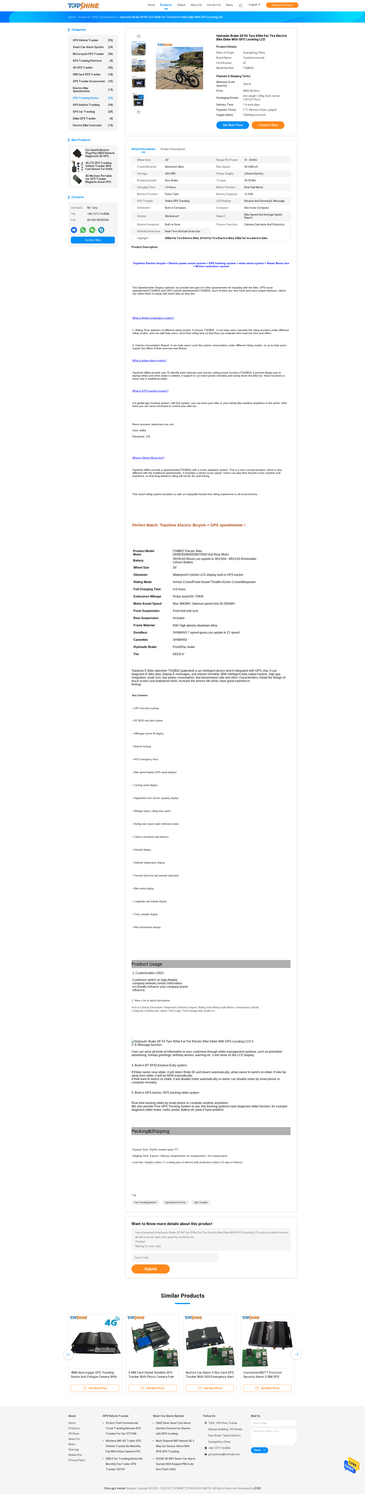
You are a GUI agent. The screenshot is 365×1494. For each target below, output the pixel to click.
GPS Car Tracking (93, 111)
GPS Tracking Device (93, 98)
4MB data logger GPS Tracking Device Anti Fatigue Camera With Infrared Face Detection (94, 1377)
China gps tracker (115, 1488)
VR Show (73, 1433)
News (71, 1444)
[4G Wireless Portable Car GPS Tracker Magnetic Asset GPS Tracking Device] (77, 179)
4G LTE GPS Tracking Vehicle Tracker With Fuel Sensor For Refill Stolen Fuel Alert (98, 166)
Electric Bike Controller (93, 125)
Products (74, 1428)
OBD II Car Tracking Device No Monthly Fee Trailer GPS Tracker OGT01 (124, 1464)
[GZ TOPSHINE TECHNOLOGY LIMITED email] (74, 230)
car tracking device (145, 1202)
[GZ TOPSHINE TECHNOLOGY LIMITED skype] (101, 230)
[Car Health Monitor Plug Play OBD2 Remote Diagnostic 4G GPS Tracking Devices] (77, 153)
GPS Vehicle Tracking (93, 104)
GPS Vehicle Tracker (93, 40)
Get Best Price (233, 125)
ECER (257, 1488)
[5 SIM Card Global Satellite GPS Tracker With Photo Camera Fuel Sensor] (152, 1341)
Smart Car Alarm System (93, 47)
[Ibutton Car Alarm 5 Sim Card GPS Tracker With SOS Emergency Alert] (210, 1341)
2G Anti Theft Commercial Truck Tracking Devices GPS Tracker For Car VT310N (123, 1428)
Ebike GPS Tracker (93, 118)
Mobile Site (75, 1454)
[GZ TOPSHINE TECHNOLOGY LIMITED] (83, 5)
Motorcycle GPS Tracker (93, 53)
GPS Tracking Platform (93, 60)
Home (72, 1422)
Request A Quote (282, 5)
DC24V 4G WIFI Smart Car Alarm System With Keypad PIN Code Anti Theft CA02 (175, 1464)
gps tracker (201, 1202)
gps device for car (175, 1202)
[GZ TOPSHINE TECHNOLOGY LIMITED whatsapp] (83, 230)
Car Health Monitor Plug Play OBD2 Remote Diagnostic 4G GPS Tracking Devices (100, 153)
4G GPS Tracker (93, 67)
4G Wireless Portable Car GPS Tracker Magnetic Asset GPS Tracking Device (98, 178)
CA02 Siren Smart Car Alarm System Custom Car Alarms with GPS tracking (173, 1428)
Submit (150, 1269)
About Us (74, 1438)
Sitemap (73, 1449)
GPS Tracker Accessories (93, 81)
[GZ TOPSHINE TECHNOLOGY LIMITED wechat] (92, 230)
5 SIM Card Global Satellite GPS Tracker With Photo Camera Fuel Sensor (151, 1377)
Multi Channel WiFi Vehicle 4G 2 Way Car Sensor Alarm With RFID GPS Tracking (175, 1446)
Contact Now (93, 240)
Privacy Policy (76, 1460)
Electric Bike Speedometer (93, 90)
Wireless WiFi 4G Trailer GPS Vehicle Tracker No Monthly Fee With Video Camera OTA (123, 1446)
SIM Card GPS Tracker (93, 74)
